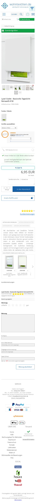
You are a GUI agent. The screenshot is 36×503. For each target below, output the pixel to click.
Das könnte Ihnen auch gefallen (13, 253)
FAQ (11, 458)
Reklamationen (12, 450)
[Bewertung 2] (12, 305)
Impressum (12, 440)
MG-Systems (18, 500)
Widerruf (12, 453)
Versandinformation (28, 439)
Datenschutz (12, 442)
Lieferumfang (7, 226)
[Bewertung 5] (24, 305)
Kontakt (11, 445)
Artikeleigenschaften (26, 222)
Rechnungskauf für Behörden (12, 437)
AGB (11, 435)
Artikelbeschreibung (10, 222)
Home (12, 432)
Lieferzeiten (12, 447)
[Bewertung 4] (20, 305)
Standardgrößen (11, 30)
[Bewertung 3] (16, 305)
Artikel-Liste (7, 19)
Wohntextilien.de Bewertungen (12, 455)
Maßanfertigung (9, 26)
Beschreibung (26, 19)
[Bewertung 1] (9, 305)
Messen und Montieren (21, 226)
